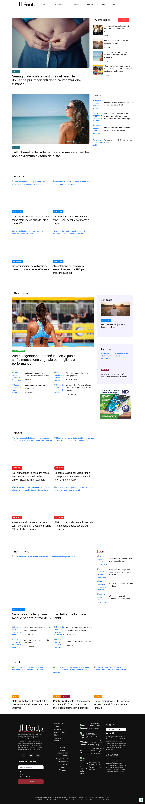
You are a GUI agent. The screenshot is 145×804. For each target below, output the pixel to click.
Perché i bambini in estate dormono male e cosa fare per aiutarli (117, 129)
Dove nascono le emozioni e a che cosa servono (36, 641)
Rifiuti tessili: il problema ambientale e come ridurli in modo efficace (92, 735)
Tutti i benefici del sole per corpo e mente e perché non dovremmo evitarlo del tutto (117, 54)
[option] (115, 316)
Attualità (89, 5)
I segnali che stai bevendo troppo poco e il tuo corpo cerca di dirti (118, 103)
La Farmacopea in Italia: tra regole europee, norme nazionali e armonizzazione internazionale (31, 476)
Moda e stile (63, 756)
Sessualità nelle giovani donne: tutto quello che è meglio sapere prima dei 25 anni (49, 616)
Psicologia (63, 764)
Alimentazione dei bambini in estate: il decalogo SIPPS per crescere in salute (69, 269)
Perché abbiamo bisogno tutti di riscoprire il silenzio (116, 42)
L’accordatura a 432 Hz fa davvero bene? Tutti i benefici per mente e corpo (71, 220)
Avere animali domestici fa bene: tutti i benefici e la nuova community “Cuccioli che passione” (31, 526)
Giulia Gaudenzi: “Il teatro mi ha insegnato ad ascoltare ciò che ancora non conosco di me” (95, 727)
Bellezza (63, 747)
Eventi (102, 5)
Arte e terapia (62, 753)
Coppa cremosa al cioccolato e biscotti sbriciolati (35, 387)
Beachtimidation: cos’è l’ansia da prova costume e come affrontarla (30, 268)
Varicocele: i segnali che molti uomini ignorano (118, 141)
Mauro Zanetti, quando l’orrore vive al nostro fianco (120, 560)
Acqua (62, 750)
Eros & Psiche (18, 609)
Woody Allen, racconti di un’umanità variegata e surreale (120, 597)
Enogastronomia (63, 758)
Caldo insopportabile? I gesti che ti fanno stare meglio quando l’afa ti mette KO (30, 220)
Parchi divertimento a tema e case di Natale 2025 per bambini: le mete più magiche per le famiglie (72, 704)
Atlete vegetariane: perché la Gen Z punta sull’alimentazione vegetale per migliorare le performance (118, 68)
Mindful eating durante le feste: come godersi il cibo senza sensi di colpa (37, 374)
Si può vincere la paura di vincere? (79, 641)
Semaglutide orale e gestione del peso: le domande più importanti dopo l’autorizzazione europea (46, 80)
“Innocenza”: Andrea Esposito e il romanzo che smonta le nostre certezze (116, 28)
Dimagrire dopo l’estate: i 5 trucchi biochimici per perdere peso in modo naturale (79, 387)
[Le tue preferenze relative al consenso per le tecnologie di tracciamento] (141, 800)
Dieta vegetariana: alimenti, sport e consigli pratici (79, 374)
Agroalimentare (62, 761)
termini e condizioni (26, 776)
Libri (113, 5)
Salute (42, 5)
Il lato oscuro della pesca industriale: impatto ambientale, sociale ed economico (74, 526)
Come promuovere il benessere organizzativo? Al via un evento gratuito (111, 704)
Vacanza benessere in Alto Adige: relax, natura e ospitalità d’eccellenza (115, 375)
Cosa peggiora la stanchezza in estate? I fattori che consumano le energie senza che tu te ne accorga (117, 116)
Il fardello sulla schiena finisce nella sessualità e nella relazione (79, 629)
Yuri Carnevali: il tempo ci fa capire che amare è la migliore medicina (120, 572)
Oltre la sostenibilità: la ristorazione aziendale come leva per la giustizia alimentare (96, 743)
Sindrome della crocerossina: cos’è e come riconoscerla (37, 629)
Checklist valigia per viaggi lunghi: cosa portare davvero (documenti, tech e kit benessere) (72, 476)
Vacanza (62, 770)
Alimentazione (58, 5)
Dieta (63, 767)
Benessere (27, 5)
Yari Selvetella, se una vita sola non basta (121, 585)
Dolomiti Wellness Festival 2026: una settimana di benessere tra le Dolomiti (30, 704)
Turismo (76, 5)
